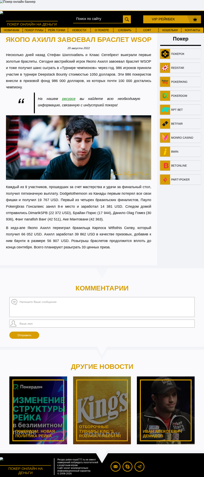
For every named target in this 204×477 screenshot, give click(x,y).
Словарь (124, 30)
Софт (147, 30)
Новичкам (11, 30)
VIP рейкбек (163, 19)
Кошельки (170, 30)
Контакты (192, 30)
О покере (102, 30)
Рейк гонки (56, 30)
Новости (79, 30)
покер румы (34, 30)
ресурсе (69, 99)
